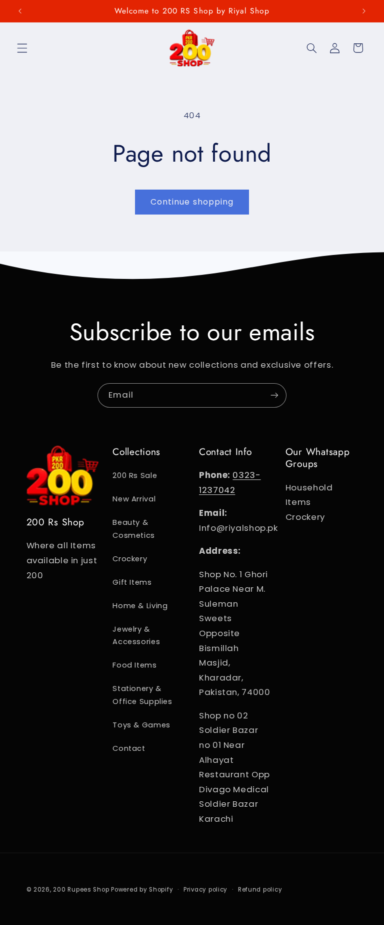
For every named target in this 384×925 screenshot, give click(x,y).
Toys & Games (141, 725)
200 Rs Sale (134, 475)
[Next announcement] (364, 11)
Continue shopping (192, 202)
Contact (128, 748)
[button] (22, 47)
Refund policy (260, 890)
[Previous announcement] (20, 11)
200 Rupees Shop (81, 890)
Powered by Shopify (142, 890)
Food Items (134, 665)
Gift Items (132, 582)
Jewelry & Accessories (136, 635)
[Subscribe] (274, 395)
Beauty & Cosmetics (133, 528)
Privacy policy (206, 890)
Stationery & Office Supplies (142, 695)
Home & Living (140, 606)
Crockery (129, 559)
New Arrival (134, 499)
